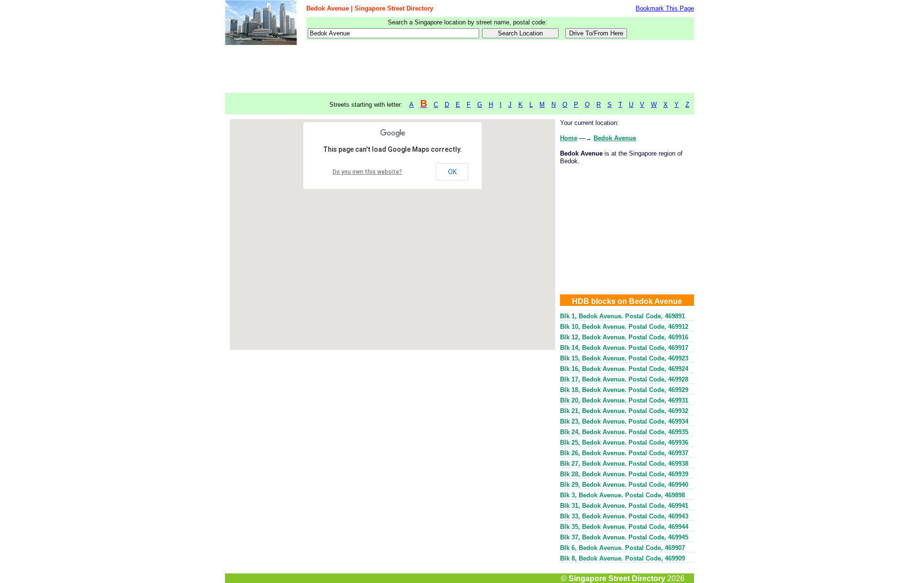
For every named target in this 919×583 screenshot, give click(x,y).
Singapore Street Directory (617, 578)
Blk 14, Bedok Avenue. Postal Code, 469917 (624, 347)
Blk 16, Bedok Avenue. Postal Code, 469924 (624, 368)
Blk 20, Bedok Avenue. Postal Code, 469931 (624, 400)
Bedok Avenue (615, 138)
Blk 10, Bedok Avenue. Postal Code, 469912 (624, 326)
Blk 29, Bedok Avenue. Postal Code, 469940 (624, 484)
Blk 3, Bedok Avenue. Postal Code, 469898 (622, 495)
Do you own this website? (367, 171)
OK (452, 172)
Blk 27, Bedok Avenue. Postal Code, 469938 (624, 463)
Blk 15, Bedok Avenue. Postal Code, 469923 (624, 358)
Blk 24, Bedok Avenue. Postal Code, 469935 (624, 432)
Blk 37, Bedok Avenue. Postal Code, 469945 (624, 537)
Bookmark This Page (665, 8)
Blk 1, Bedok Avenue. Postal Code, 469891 (622, 316)
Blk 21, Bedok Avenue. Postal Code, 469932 (624, 411)
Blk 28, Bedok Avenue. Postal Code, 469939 (624, 474)
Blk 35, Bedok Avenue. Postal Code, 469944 (624, 526)
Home (568, 138)
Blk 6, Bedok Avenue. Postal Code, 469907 (622, 547)
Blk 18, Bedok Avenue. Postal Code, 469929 (624, 389)
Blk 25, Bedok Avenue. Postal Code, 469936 (624, 442)
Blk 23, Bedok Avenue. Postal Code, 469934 (624, 421)
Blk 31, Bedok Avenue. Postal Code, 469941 (624, 505)
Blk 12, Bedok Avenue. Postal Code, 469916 (624, 337)
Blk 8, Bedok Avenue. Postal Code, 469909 (622, 558)
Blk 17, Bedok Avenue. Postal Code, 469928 (624, 379)
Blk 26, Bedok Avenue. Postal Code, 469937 (624, 453)
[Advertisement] (459, 69)
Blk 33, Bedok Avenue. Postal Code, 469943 (624, 516)
